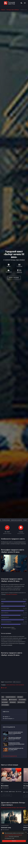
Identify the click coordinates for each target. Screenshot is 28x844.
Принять (14, 840)
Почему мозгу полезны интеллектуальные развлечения (16, 743)
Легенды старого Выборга (12, 9)
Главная (3, 9)
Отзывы (25, 520)
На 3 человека (5, 704)
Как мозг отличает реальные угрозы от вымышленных (15, 732)
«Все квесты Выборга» (11, 594)
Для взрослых (21, 702)
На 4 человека (22, 699)
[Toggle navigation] (25, 3)
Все (3, 696)
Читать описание (14, 277)
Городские (4, 699)
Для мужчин (12, 702)
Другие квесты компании (16, 520)
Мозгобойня (4, 785)
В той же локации (6, 520)
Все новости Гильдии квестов (10, 756)
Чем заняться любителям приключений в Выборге (14, 738)
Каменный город (6, 827)
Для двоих (20, 696)
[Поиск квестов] (21, 3)
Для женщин (4, 702)
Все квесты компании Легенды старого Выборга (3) (13, 807)
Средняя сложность (10, 696)
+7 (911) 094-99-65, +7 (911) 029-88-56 (15, 684)
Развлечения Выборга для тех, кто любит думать (15, 749)
